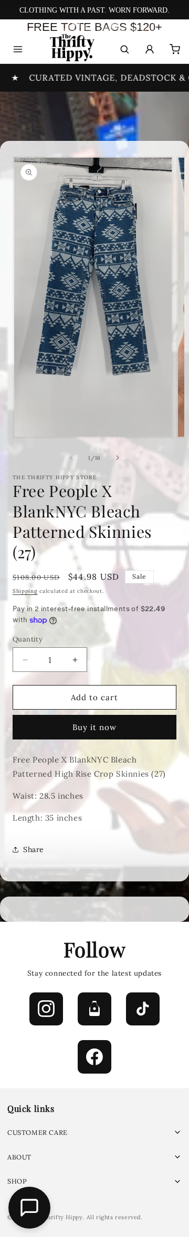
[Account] (149, 49)
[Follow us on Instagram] (46, 1009)
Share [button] (33, 849)
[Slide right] (117, 457)
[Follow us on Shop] (94, 1009)
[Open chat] (29, 1208)
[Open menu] (17, 49)
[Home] (71, 49)
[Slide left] (71, 457)
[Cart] (174, 49)
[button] (94, 1132)
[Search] (124, 49)
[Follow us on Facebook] (94, 1057)
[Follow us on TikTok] (143, 1009)
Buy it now (94, 727)
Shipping (25, 591)
